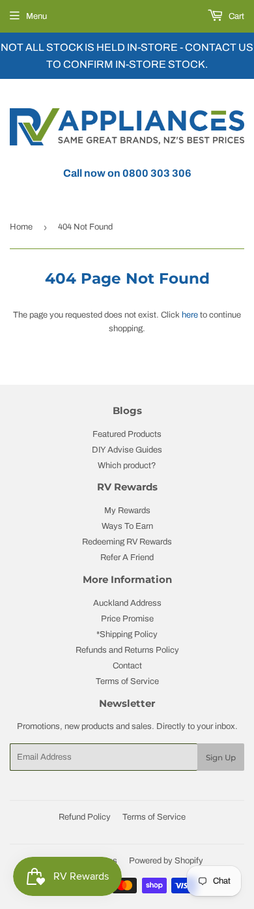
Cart (235, 16)
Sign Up (221, 757)
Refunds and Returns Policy (127, 650)
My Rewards (127, 510)
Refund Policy (85, 817)
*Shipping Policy (127, 634)
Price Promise (127, 618)
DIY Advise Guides (127, 449)
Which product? (127, 465)
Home (21, 226)
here (190, 315)
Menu (36, 16)
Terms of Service (127, 681)
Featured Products (127, 434)
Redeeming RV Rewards (127, 541)
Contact (127, 665)
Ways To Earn (127, 526)
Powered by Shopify (166, 860)
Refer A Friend (127, 557)
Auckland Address (127, 603)
